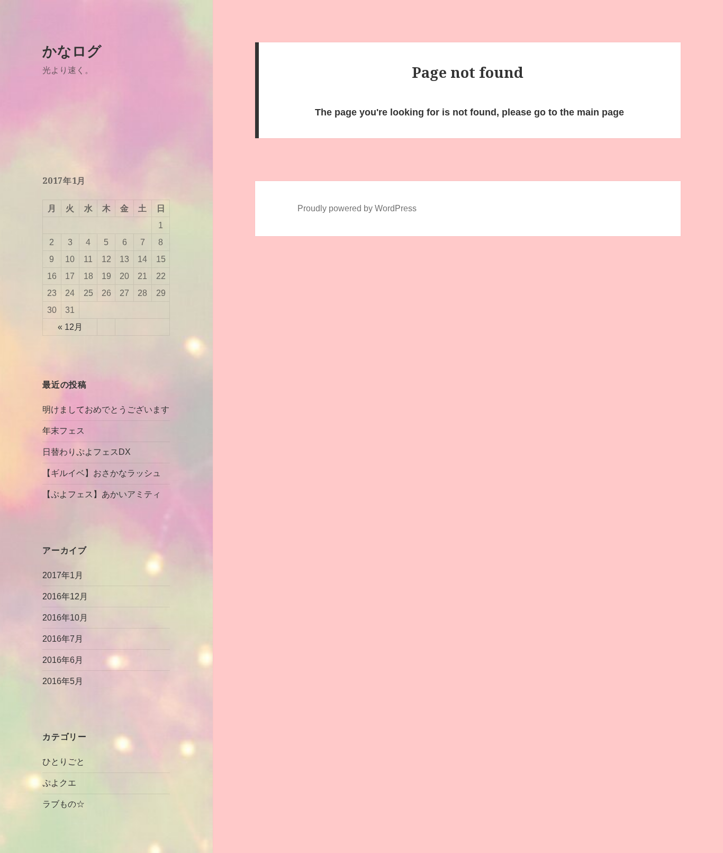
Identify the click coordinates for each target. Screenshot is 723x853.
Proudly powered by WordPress (357, 208)
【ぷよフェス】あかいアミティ (101, 494)
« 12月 (70, 326)
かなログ (72, 50)
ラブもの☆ (63, 804)
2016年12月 (65, 596)
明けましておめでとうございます (105, 409)
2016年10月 (65, 617)
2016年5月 (62, 681)
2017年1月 (62, 575)
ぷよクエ (59, 782)
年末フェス (63, 430)
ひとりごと (63, 761)
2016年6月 (62, 660)
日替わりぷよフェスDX (86, 451)
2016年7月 (62, 638)
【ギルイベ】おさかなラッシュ (101, 473)
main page (600, 112)
